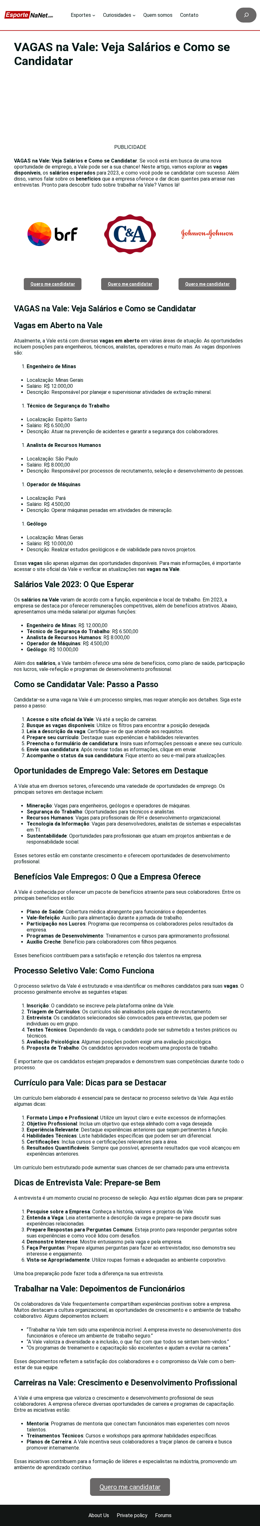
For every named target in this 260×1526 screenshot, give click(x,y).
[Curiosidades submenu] (134, 15)
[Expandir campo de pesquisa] (246, 15)
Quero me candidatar (130, 1487)
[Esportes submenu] (93, 15)
